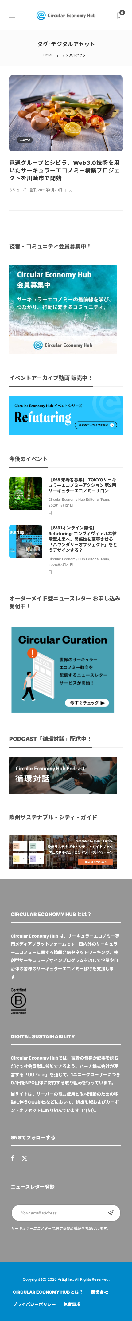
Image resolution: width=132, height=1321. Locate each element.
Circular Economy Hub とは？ (48, 1292)
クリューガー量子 (22, 190)
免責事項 (71, 1304)
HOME (48, 55)
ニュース (24, 139)
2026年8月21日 (61, 505)
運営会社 (99, 1292)
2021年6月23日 (50, 190)
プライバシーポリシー (34, 1304)
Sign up (111, 1213)
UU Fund (36, 1074)
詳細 (87, 1110)
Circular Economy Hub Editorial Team (79, 499)
